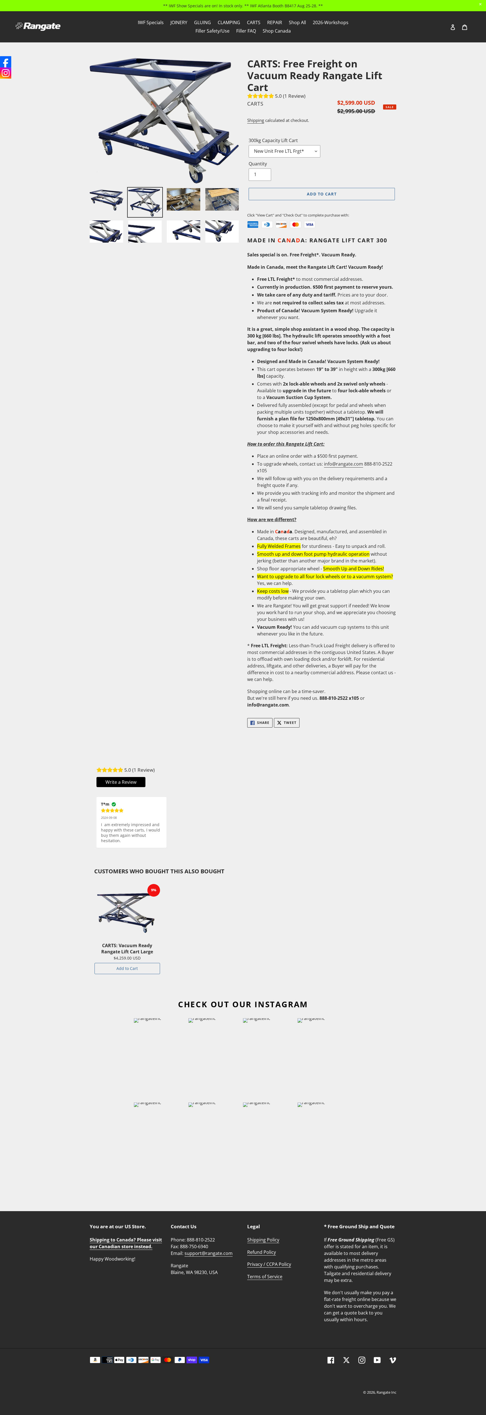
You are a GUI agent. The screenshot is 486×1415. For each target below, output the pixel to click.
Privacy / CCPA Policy (269, 1264)
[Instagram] (5, 73)
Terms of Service (264, 1276)
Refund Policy (261, 1252)
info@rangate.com (343, 464)
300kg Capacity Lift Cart (273, 140)
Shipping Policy (263, 1240)
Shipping (255, 120)
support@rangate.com (208, 1253)
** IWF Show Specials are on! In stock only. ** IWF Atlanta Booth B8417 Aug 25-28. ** (243, 5)
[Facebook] (5, 61)
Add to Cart (127, 968)
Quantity (258, 164)
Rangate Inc (386, 1392)
